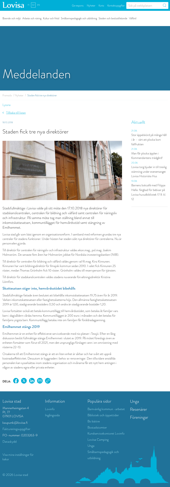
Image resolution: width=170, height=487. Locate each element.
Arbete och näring (31, 18)
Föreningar (139, 417)
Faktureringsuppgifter (16, 429)
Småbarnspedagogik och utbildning (79, 18)
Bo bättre (93, 421)
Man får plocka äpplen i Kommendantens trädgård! (147, 155)
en (38, 4)
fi (28, 4)
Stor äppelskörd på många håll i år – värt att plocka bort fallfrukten (149, 139)
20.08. (134, 163)
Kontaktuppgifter (116, 5)
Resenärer (138, 409)
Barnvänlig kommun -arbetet (106, 409)
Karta (101, 5)
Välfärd (132, 18)
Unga (90, 445)
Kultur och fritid (51, 18)
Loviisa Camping (98, 439)
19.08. (134, 181)
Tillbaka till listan (16, 112)
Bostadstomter (97, 427)
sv (33, 4)
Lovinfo (50, 409)
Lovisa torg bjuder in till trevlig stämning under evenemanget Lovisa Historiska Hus (149, 171)
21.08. (134, 131)
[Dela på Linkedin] (32, 381)
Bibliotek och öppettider (103, 415)
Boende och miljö (11, 18)
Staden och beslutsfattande (113, 18)
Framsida (7, 95)
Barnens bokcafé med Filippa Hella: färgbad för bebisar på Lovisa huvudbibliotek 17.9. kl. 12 (148, 192)
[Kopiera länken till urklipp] (48, 381)
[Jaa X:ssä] (24, 381)
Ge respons (78, 5)
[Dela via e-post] (40, 381)
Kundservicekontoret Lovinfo (106, 433)
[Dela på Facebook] (16, 381)
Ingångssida (52, 415)
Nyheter (91, 5)
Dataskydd (9, 441)
